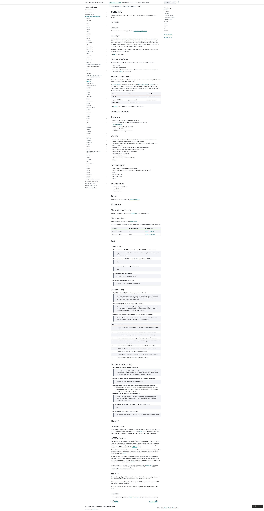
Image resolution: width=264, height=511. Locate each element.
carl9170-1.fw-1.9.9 (150, 234)
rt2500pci (88, 133)
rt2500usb (88, 135)
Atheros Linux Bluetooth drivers (93, 64)
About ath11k (89, 49)
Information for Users (115, 2)
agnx (87, 23)
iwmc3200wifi (89, 101)
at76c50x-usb (89, 42)
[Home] (110, 6)
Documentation (88, 12)
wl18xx (88, 172)
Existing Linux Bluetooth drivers (92, 179)
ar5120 (88, 27)
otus (87, 120)
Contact (166, 30)
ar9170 (88, 36)
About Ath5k (89, 55)
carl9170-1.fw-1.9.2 (150, 231)
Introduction (89, 96)
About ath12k (89, 51)
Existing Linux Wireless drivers (92, 16)
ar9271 (88, 38)
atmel (87, 68)
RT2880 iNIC (89, 142)
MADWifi (88, 109)
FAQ (165, 26)
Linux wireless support (90, 9)
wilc (87, 166)
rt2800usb (88, 140)
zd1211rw (88, 176)
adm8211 (88, 20)
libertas (88, 103)
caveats (166, 9)
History (165, 28)
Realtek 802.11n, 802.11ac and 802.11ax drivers (93, 152)
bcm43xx (88, 73)
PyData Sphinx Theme (170, 507)
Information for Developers (142, 2)
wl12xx (88, 170)
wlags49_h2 (89, 174)
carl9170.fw (89, 79)
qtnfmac (88, 125)
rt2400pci (88, 131)
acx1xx (88, 18)
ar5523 (88, 29)
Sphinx (94, 509)
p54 (87, 122)
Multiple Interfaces (169, 15)
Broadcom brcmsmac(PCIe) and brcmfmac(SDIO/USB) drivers (93, 76)
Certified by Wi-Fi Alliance (91, 185)
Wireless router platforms (91, 187)
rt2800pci (88, 138)
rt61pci (88, 144)
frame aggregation (143, 84)
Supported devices (89, 14)
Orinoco (88, 118)
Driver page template (91, 85)
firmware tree (133, 221)
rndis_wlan (88, 127)
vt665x (88, 157)
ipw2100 (88, 87)
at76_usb (88, 40)
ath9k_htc (88, 62)
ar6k (87, 31)
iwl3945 (88, 92)
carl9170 (88, 81)
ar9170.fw (88, 33)
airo (87, 25)
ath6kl (87, 57)
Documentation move (90, 183)
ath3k (87, 53)
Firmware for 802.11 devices (91, 181)
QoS (151, 84)
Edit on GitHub (168, 34)
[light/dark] (178, 2)
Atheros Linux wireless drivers (93, 66)
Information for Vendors (128, 2)
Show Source (168, 37)
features (166, 21)
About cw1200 (89, 83)
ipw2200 (88, 90)
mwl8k (88, 116)
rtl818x (88, 149)
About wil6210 (89, 163)
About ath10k (89, 47)
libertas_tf (88, 105)
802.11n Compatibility (170, 17)
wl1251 (88, 168)
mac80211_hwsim (90, 107)
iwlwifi (87, 98)
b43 (87, 71)
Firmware (167, 11)
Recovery (167, 13)
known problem (116, 84)
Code (165, 23)
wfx (87, 161)
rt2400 (88, 129)
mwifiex (88, 114)
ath (87, 44)
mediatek (88, 112)
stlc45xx (88, 155)
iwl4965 (88, 94)
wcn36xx (88, 159)
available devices (168, 19)
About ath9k (89, 60)
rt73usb (88, 146)
